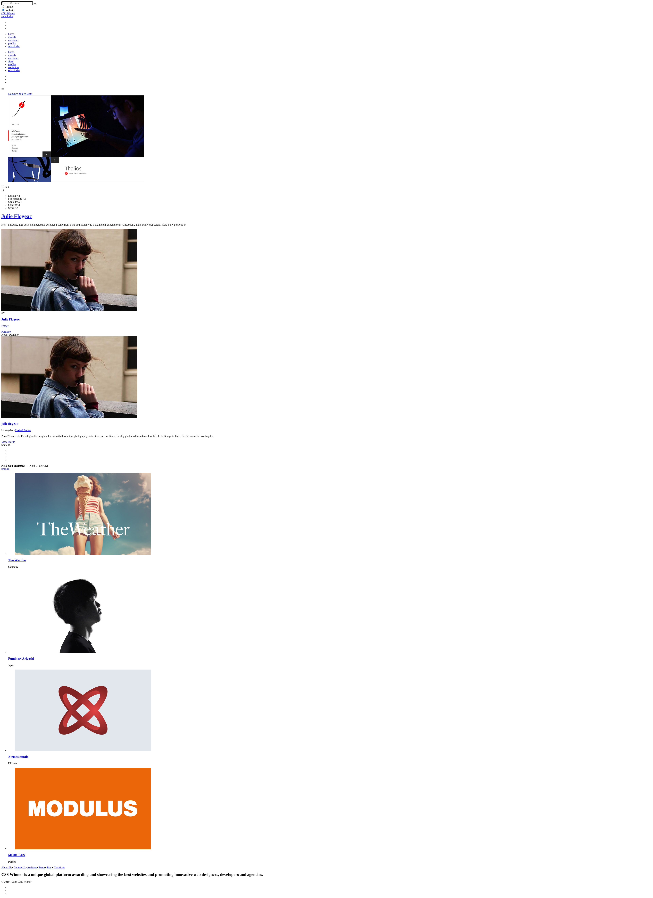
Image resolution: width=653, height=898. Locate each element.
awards (12, 37)
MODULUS (16, 855)
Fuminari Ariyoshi (21, 658)
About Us (6, 867)
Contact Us (20, 867)
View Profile (8, 441)
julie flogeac (9, 423)
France (5, 325)
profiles (12, 43)
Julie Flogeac (16, 216)
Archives (32, 867)
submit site (7, 16)
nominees (13, 40)
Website (10, 10)
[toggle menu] (2, 88)
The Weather (17, 560)
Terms (42, 867)
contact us (13, 67)
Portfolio (6, 331)
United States (23, 430)
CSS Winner (8, 13)
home (11, 33)
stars (10, 61)
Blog (49, 867)
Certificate (59, 867)
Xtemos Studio (18, 757)
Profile (9, 6)
